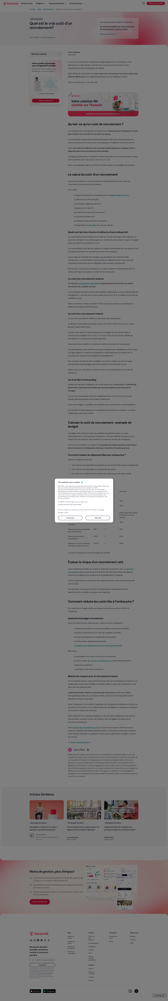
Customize (70, 518)
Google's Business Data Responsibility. (70, 504)
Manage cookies (63, 512)
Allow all (98, 518)
